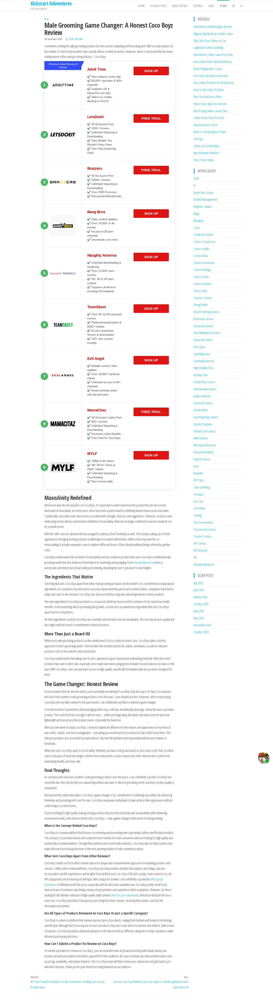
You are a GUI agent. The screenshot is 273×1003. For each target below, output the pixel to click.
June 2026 (199, 590)
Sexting (197, 6)
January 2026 (200, 597)
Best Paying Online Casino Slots (211, 111)
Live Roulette (201, 410)
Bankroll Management (205, 199)
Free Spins (199, 347)
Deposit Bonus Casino (206, 125)
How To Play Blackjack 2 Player (210, 132)
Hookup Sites (158, 6)
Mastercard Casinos (205, 431)
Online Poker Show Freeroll (209, 117)
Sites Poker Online (204, 160)
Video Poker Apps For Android (210, 104)
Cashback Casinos (203, 234)
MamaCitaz (96, 410)
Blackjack (198, 220)
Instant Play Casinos (204, 382)
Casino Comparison (204, 241)
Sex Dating (199, 508)
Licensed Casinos (203, 403)
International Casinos (205, 389)
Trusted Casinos (203, 536)
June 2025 (199, 611)
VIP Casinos (200, 543)
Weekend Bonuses (204, 564)
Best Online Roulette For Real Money (214, 82)
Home (141, 6)
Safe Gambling (201, 487)
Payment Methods (204, 452)
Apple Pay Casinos (204, 192)
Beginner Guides (203, 206)
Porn (223, 6)
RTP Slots (199, 480)
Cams (211, 6)
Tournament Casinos (205, 529)
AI (241, 6)
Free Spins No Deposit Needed (211, 76)
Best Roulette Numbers (206, 153)
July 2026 (198, 583)
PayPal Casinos (202, 459)
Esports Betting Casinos (207, 312)
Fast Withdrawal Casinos (207, 332)
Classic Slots (200, 291)
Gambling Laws (202, 354)
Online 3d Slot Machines (207, 146)
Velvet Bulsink (76, 39)
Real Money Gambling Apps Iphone (213, 26)
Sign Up (151, 71)
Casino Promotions (204, 262)
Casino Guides (202, 248)
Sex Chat (198, 501)
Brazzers (94, 168)
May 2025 (199, 618)
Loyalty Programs (203, 424)
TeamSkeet (96, 307)
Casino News (201, 255)
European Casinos (204, 326)
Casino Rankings (202, 269)
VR (233, 6)
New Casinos (201, 438)
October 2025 (201, 604)
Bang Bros (96, 212)
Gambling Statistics (204, 361)
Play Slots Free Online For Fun (210, 40)
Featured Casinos (203, 340)
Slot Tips (198, 139)
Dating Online (201, 304)
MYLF (92, 454)
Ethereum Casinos (204, 319)
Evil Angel (95, 358)
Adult (196, 178)
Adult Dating (180, 6)
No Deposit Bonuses (205, 445)
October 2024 (201, 632)
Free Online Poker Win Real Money (213, 61)
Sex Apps (199, 494)
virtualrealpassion (143, 562)
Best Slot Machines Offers (208, 97)
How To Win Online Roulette (209, 89)
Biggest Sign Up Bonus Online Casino (213, 33)
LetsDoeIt (95, 117)
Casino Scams (201, 276)
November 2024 (202, 625)
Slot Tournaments (203, 522)
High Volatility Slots (204, 368)
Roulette (198, 473)
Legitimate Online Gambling (208, 47)
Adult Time (96, 69)
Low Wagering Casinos (206, 417)
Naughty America (101, 255)
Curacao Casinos (203, 297)
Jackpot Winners (202, 396)
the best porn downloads (125, 895)
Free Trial (151, 118)
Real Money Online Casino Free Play (213, 54)
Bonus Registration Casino (208, 68)
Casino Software (203, 283)
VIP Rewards (200, 550)
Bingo (197, 213)
